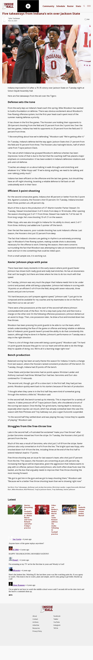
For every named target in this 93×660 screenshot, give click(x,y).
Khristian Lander (58, 487)
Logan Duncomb (72, 487)
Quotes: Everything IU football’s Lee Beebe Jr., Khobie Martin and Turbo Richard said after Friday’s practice (28, 516)
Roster (70, 6)
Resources (36, 628)
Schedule (60, 6)
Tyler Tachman (14, 18)
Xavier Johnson (69, 489)
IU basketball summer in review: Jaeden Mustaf (82, 510)
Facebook (57, 616)
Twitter (56, 619)
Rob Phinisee (29, 489)
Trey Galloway (57, 489)
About (35, 616)
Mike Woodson (17, 489)
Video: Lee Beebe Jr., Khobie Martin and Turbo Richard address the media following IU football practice (55, 519)
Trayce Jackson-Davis (43, 489)
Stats (78, 6)
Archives (35, 622)
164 (88, 19)
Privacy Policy (37, 631)
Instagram (57, 625)
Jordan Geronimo (45, 487)
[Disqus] (46, 565)
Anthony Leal (33, 487)
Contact (35, 619)
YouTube (57, 622)
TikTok (56, 628)
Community (48, 6)
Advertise (36, 625)
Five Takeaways (21, 487)
